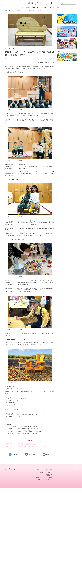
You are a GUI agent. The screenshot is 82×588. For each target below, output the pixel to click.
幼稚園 (15, 48)
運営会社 (48, 475)
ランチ (25, 11)
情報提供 (48, 479)
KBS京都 (51, 7)
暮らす (39, 7)
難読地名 (47, 11)
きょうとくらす (8, 10)
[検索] (75, 3)
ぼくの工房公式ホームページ (12, 405)
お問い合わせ (49, 477)
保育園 (10, 48)
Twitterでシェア (15, 454)
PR (13, 10)
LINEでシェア (48, 454)
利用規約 (48, 470)
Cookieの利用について (50, 474)
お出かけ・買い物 (30, 7)
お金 (42, 11)
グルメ (22, 7)
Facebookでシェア (32, 454)
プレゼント (58, 7)
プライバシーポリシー (50, 472)
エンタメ (44, 7)
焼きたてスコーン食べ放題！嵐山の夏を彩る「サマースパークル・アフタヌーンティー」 (26, 446)
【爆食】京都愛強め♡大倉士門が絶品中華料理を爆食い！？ (19, 443)
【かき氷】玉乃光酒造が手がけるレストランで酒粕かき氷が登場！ (20, 444)
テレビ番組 (54, 11)
